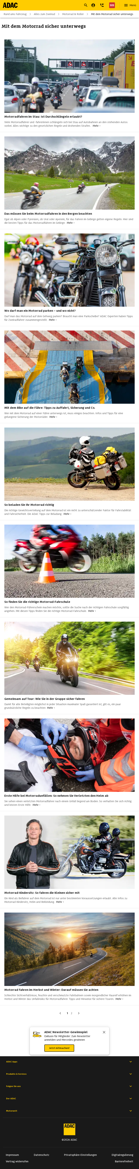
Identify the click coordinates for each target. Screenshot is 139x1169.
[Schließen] (104, 1032)
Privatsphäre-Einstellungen (80, 1155)
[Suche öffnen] (85, 5)
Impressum (12, 1155)
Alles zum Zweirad (44, 14)
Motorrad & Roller (73, 14)
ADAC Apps (11, 1061)
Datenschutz (41, 1155)
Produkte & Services (16, 1074)
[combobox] (65, 5)
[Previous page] (60, 1013)
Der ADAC (11, 1098)
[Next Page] (79, 1013)
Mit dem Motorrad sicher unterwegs (112, 14)
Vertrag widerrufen (17, 1161)
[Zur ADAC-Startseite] (10, 5)
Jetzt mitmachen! (59, 1048)
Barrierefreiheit (124, 1161)
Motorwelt (11, 1111)
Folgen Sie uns (13, 1086)
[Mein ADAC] (93, 5)
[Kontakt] (102, 5)
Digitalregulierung (122, 1155)
